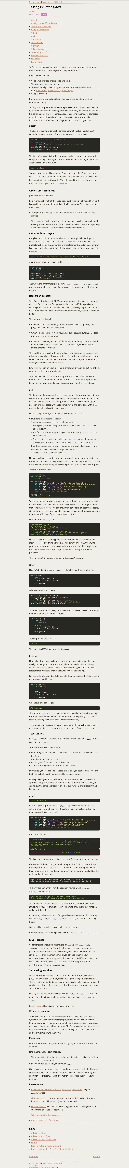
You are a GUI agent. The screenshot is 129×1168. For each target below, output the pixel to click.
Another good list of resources (45, 1120)
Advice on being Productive (43, 1139)
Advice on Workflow (40, 1136)
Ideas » (96, 1156)
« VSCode (33, 1156)
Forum (38, 2)
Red (35, 33)
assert (34, 20)
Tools (44, 14)
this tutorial (38, 1006)
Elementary (39, 1165)
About (50, 2)
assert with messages (41, 26)
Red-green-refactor (40, 29)
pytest (36, 45)
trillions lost (41, 90)
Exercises (35, 58)
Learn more (36, 62)
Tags (44, 2)
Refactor (37, 39)
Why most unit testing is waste (45, 1115)
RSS (55, 2)
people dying (68, 90)
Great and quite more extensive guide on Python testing (57, 1089)
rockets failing (54, 90)
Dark (60, 2)
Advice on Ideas (38, 1133)
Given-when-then (39, 1098)
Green (36, 36)
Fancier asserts (40, 49)
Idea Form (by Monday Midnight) (46, 1146)
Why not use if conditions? (45, 23)
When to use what (39, 55)
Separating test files (40, 52)
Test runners (37, 42)
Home (31, 2)
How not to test (38, 1106)
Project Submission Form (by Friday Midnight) (52, 1149)
